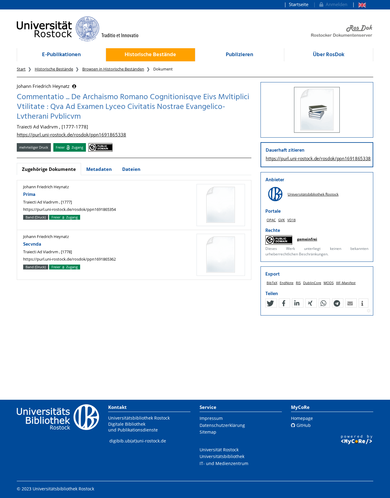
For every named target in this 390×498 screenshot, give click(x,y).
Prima (29, 195)
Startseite (298, 4)
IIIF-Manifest (346, 282)
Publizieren (239, 54)
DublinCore (312, 282)
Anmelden (335, 4)
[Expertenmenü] (368, 311)
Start (21, 69)
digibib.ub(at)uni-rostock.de (137, 441)
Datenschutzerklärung (222, 425)
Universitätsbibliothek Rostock (313, 194)
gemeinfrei (307, 239)
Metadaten (99, 169)
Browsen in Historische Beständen (113, 69)
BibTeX (272, 282)
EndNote (286, 282)
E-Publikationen (61, 54)
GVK (281, 220)
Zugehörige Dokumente (49, 169)
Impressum (211, 418)
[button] (270, 303)
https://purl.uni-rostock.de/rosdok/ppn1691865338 (71, 135)
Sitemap (208, 432)
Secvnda (32, 244)
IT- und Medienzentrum (224, 463)
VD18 (291, 220)
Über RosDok (328, 54)
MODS (329, 282)
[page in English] (359, 4)
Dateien (131, 169)
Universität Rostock (219, 450)
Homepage (302, 418)
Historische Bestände (150, 54)
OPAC (271, 220)
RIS (298, 282)
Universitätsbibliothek (222, 456)
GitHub (303, 425)
